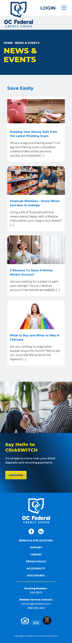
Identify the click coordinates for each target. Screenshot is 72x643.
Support (36, 547)
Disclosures (36, 575)
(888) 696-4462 (36, 608)
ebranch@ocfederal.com (36, 603)
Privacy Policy (36, 561)
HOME (8, 43)
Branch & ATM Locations (36, 540)
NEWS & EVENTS (27, 43)
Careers (36, 554)
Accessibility (36, 568)
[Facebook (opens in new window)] (31, 531)
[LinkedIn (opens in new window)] (41, 531)
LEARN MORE (16, 475)
